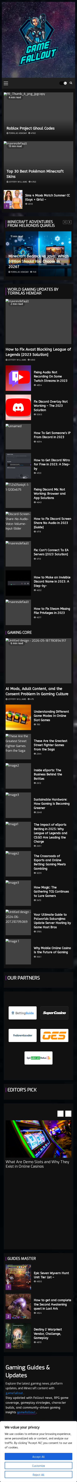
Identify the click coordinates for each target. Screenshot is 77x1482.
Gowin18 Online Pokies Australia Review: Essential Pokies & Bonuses (36, 1171)
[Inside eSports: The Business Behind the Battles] (18, 776)
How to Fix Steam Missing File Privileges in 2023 (52, 611)
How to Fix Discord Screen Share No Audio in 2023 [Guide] (52, 523)
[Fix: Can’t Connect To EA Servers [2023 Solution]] (18, 554)
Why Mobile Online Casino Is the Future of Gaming (52, 950)
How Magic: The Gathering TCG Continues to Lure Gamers (51, 892)
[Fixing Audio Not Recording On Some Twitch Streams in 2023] (18, 378)
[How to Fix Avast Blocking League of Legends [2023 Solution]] (38, 321)
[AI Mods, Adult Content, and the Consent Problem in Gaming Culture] (38, 660)
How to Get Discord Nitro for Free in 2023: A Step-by (52, 464)
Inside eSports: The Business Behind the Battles (48, 774)
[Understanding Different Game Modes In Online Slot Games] (18, 717)
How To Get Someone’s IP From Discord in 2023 (52, 435)
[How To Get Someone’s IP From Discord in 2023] (18, 436)
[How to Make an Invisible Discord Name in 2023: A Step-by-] (18, 583)
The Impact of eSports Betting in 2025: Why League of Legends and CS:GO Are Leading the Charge (50, 833)
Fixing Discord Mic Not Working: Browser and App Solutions (50, 494)
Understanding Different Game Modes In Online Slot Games (51, 716)
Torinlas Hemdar (18, 133)
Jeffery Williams (18, 182)
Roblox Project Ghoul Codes (31, 128)
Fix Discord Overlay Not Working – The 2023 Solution (51, 406)
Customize (38, 1466)
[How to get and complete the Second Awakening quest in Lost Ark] (18, 1306)
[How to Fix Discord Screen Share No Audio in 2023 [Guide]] (18, 524)
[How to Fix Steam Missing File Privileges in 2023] (18, 612)
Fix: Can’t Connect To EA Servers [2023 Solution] (51, 552)
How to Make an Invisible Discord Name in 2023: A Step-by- (52, 582)
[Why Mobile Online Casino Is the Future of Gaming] (18, 951)
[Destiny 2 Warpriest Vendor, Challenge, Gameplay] (18, 1335)
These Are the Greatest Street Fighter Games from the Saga (50, 745)
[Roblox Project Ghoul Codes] (38, 114)
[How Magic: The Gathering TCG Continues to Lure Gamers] (18, 893)
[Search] (71, 83)
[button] (68, 1114)
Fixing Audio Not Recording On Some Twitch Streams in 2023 (51, 376)
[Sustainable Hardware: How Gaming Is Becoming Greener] (18, 805)
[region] (38, 1451)
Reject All (38, 1475)
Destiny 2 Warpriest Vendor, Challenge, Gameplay (48, 1334)
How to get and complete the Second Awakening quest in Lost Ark (52, 1304)
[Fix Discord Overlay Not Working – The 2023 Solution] (18, 407)
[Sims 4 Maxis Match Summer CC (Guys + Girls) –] (13, 199)
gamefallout (15, 1393)
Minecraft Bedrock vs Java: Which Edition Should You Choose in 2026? (38, 261)
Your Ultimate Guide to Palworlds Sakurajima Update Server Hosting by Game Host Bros (52, 921)
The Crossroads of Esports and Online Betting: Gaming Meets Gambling (50, 862)
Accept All (38, 1457)
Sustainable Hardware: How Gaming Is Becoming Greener (52, 804)
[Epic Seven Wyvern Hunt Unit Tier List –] (18, 1277)
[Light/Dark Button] (63, 83)
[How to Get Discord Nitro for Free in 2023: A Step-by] (18, 466)
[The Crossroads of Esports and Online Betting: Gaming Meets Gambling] (18, 864)
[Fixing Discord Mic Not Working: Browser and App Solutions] (18, 495)
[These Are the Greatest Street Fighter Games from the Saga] (18, 746)
